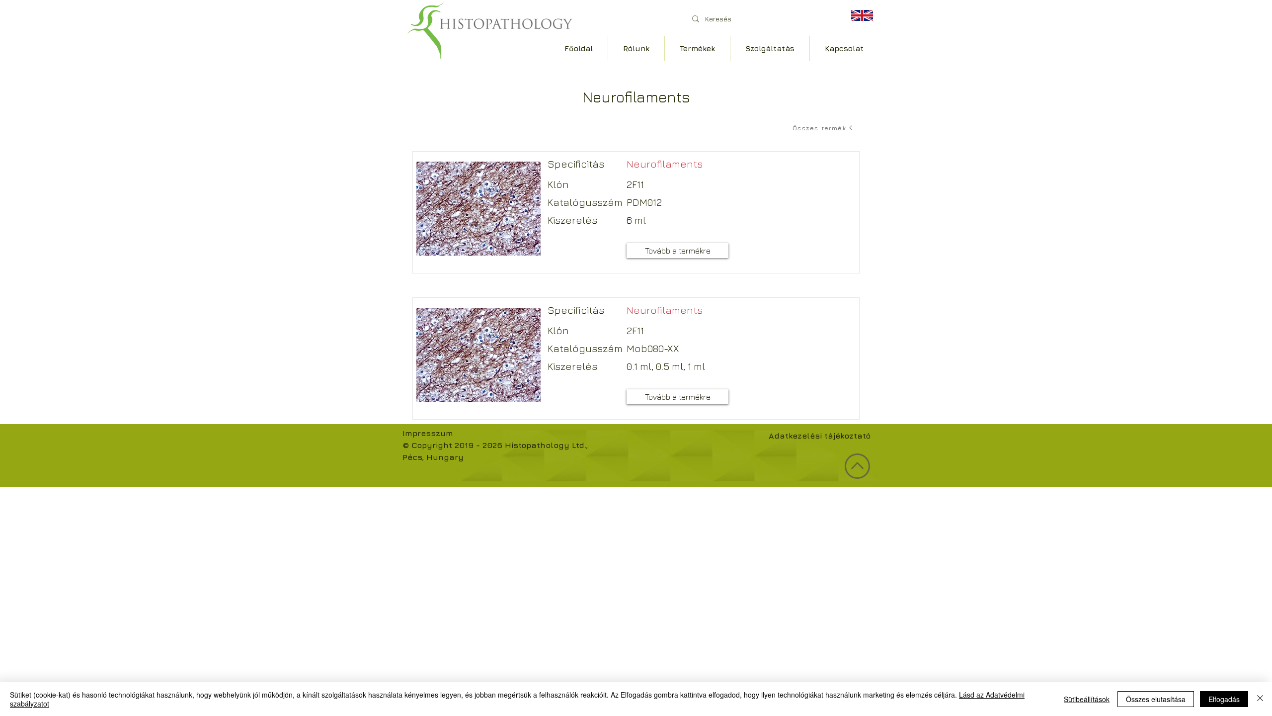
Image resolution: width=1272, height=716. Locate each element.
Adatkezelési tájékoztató (820, 435)
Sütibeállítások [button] (1087, 699)
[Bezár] (1260, 699)
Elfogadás (1224, 699)
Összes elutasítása (1156, 699)
